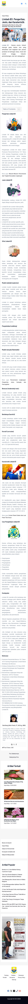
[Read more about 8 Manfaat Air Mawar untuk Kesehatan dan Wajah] (14, 812)
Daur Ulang (10, 26)
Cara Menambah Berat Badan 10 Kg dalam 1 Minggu (13, 782)
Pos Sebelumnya (14, 753)
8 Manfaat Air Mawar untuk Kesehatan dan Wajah (11, 820)
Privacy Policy (21, 977)
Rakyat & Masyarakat (8, 854)
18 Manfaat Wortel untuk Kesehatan (14, 801)
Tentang (6, 975)
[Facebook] (16, 744)
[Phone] (17, 991)
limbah (24, 45)
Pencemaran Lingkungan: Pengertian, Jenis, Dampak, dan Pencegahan (14, 382)
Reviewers (21, 975)
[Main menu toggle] (21, 3)
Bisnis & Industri (7, 843)
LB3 (14, 26)
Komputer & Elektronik (8, 852)
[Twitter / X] (11, 991)
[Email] (20, 991)
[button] (25, 4)
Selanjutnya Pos (14, 757)
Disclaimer (12, 977)
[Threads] (14, 991)
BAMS (19, 999)
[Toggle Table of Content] (18, 109)
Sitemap (14, 979)
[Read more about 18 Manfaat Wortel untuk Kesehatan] (14, 794)
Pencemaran (18, 26)
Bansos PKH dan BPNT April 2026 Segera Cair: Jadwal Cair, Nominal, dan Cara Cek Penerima (14, 906)
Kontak (5, 977)
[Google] (12, 744)
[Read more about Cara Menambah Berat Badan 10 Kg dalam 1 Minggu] (14, 774)
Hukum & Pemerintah (8, 849)
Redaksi (13, 975)
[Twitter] (14, 744)
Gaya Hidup (5, 16)
